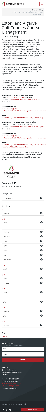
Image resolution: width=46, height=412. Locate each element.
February (22, 236)
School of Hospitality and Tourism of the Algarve (26, 127)
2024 (3, 210)
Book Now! (32, 409)
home (34, 10)
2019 (3, 275)
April (22, 246)
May (22, 222)
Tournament (22, 198)
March (22, 241)
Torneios (4, 337)
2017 (3, 298)
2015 (3, 321)
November (22, 259)
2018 (3, 289)
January (22, 213)
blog (41, 10)
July (22, 255)
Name (5, 349)
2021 (3, 228)
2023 (3, 219)
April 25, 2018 (19, 97)
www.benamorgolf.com (10, 386)
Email (5, 354)
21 (12, 97)
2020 (3, 265)
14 (9, 97)
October (22, 283)
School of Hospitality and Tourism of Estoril (24, 99)
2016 (3, 307)
